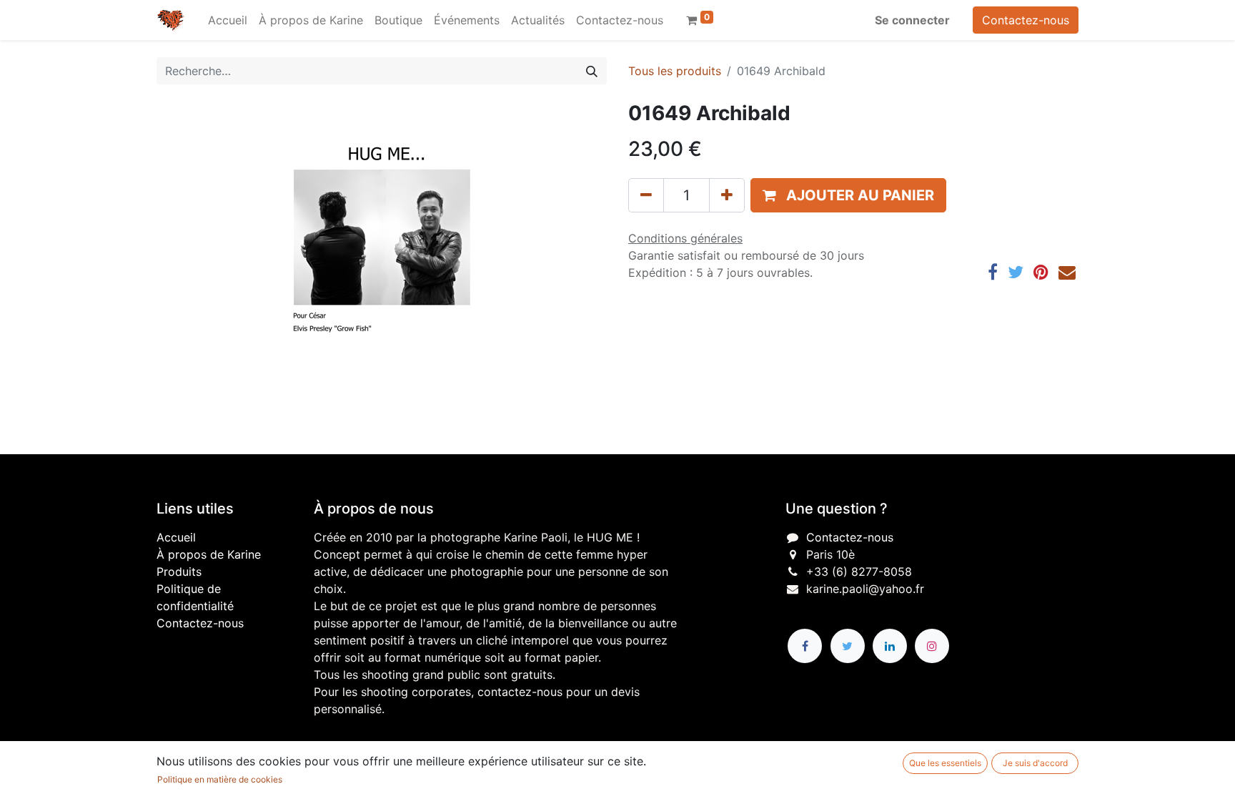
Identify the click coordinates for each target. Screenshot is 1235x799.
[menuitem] (227, 20)
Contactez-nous (1025, 20)
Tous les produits (674, 71)
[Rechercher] (592, 70)
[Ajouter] (727, 195)
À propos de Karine (209, 554)
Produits (179, 571)
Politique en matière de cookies (219, 779)
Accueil (176, 537)
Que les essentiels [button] (945, 763)
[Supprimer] (646, 195)
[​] (805, 646)
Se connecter (912, 20)
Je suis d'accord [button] (1035, 763)
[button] (848, 195)
